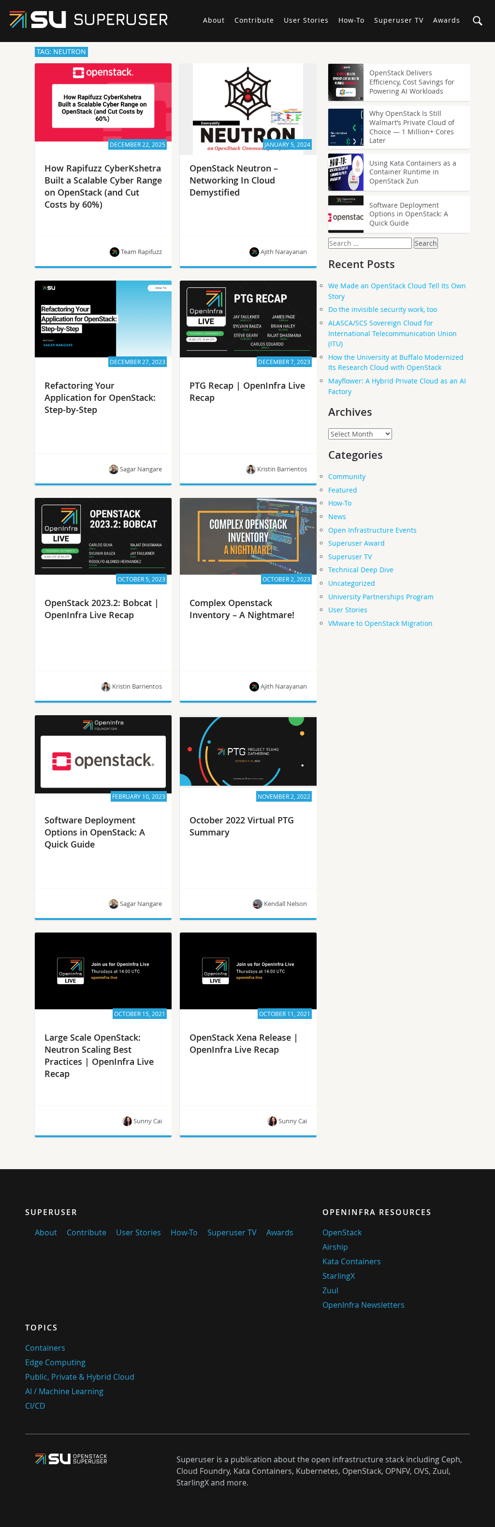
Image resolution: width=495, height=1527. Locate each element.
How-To (351, 20)
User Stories (306, 20)
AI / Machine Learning (64, 1391)
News (337, 516)
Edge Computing (55, 1362)
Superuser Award (356, 543)
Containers (45, 1348)
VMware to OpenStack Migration (380, 623)
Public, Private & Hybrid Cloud (79, 1376)
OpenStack (342, 1232)
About (214, 20)
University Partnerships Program (381, 596)
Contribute (254, 20)
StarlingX (338, 1276)
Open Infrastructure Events (372, 530)
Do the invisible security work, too (382, 309)
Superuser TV (398, 20)
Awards (446, 20)
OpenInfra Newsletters (363, 1305)
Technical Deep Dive (360, 569)
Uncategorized (351, 583)
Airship (335, 1247)
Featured (342, 490)
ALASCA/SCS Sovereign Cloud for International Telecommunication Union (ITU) (392, 333)
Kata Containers (351, 1261)
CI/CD (35, 1405)
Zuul (330, 1290)
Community (346, 476)
